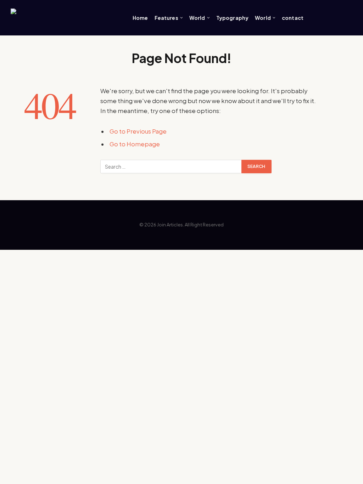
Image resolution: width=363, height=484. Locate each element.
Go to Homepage (135, 144)
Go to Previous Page (138, 131)
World (197, 18)
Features (166, 18)
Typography (232, 18)
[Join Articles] (64, 18)
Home (140, 18)
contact (292, 18)
